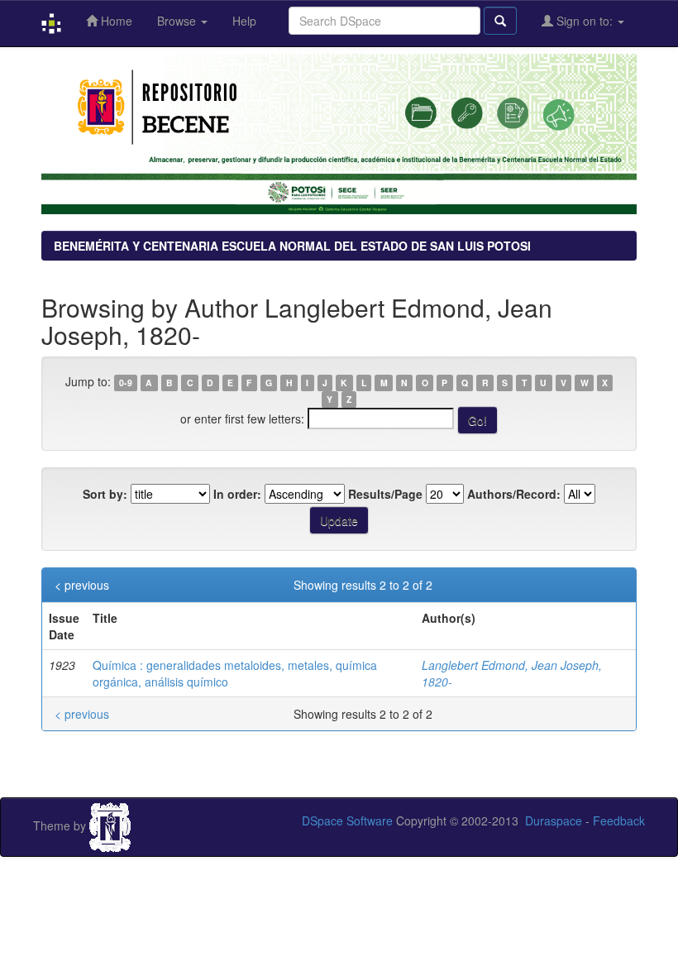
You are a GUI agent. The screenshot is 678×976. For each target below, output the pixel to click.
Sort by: (105, 494)
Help (244, 20)
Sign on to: (584, 20)
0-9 (125, 382)
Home (115, 20)
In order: (237, 494)
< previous (82, 585)
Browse (178, 20)
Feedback (619, 820)
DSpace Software (347, 820)
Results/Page (385, 494)
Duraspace (553, 820)
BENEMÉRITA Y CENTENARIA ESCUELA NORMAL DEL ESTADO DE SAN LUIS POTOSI (292, 245)
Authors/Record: (514, 494)
